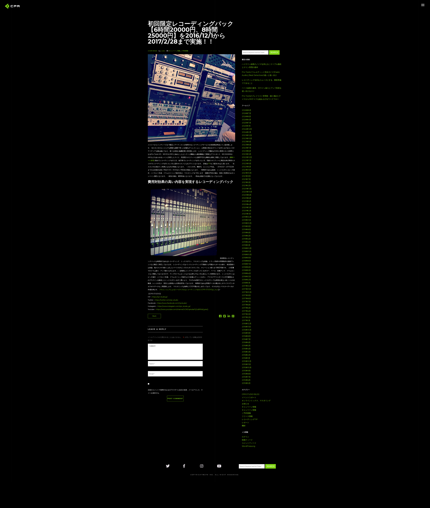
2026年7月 (246, 113)
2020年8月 (246, 195)
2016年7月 (246, 339)
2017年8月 (246, 298)
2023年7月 (246, 148)
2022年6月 (246, 167)
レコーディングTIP (250, 419)
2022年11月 (246, 160)
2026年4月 (246, 120)
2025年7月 (246, 123)
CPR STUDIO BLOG (250, 394)
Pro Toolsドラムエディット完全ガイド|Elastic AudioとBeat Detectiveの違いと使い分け (261, 73)
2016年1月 (246, 358)
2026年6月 (246, 116)
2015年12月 (246, 361)
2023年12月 (247, 135)
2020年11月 (247, 189)
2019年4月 (246, 239)
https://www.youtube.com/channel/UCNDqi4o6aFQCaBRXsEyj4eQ (182, 309)
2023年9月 (246, 142)
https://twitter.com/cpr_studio (166, 300)
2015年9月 (246, 371)
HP (209, 164)
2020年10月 (247, 192)
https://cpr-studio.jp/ (160, 297)
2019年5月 (246, 236)
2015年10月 (246, 367)
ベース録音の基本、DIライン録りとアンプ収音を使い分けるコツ (262, 89)
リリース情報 (247, 416)
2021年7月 (246, 179)
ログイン (245, 437)
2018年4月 (246, 273)
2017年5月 (246, 308)
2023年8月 (246, 145)
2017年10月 (247, 292)
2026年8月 (246, 110)
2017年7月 (246, 302)
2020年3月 (246, 207)
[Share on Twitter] (224, 317)
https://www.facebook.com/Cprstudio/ (172, 303)
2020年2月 (246, 211)
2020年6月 (246, 198)
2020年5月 (246, 201)
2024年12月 (247, 129)
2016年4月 (246, 349)
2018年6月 (246, 267)
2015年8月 (246, 374)
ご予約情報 (184, 51)
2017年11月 (246, 289)
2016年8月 (246, 336)
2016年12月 (246, 324)
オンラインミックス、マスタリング (256, 401)
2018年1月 (246, 283)
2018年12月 (247, 248)
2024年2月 (246, 132)
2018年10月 (247, 254)
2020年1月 (246, 214)
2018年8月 (246, 261)
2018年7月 (246, 264)
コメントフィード (249, 443)
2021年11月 (246, 170)
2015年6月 (246, 380)
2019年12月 (246, 217)
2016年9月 (246, 333)
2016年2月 (246, 355)
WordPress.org (248, 446)
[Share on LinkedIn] (229, 317)
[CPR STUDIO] (12, 6)
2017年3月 (246, 314)
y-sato (163, 51)
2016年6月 (246, 342)
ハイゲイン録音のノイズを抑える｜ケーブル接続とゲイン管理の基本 (261, 65)
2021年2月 (246, 185)
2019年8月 (246, 229)
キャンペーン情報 (174, 51)
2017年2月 (246, 317)
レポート (245, 422)
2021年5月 (246, 182)
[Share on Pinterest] (233, 317)
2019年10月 (247, 223)
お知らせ (245, 404)
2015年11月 (246, 364)
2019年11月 (246, 220)
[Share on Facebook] (220, 317)
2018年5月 (246, 270)
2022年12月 (247, 157)
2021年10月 (247, 173)
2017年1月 (246, 320)
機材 (243, 426)
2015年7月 (246, 377)
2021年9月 (246, 176)
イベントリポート (249, 397)
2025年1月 (246, 126)
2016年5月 (246, 345)
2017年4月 (246, 311)
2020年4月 (246, 204)
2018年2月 (246, 280)
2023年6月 (246, 151)
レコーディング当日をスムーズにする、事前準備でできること (261, 81)
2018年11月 (246, 251)
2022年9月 (246, 163)
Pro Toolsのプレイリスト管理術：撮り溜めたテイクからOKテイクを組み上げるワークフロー (261, 97)
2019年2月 (246, 242)
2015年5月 (246, 383)
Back (154, 316)
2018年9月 (246, 258)
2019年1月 (246, 245)
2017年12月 (246, 286)
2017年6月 (246, 305)
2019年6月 (246, 233)
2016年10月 (246, 330)
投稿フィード (247, 440)
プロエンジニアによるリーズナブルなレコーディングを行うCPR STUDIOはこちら (188, 290)
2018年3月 (246, 276)
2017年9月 (246, 295)
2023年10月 (247, 138)
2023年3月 (246, 154)
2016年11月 (246, 327)
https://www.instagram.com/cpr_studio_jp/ (173, 306)
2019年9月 (246, 226)
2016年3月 (246, 352)
